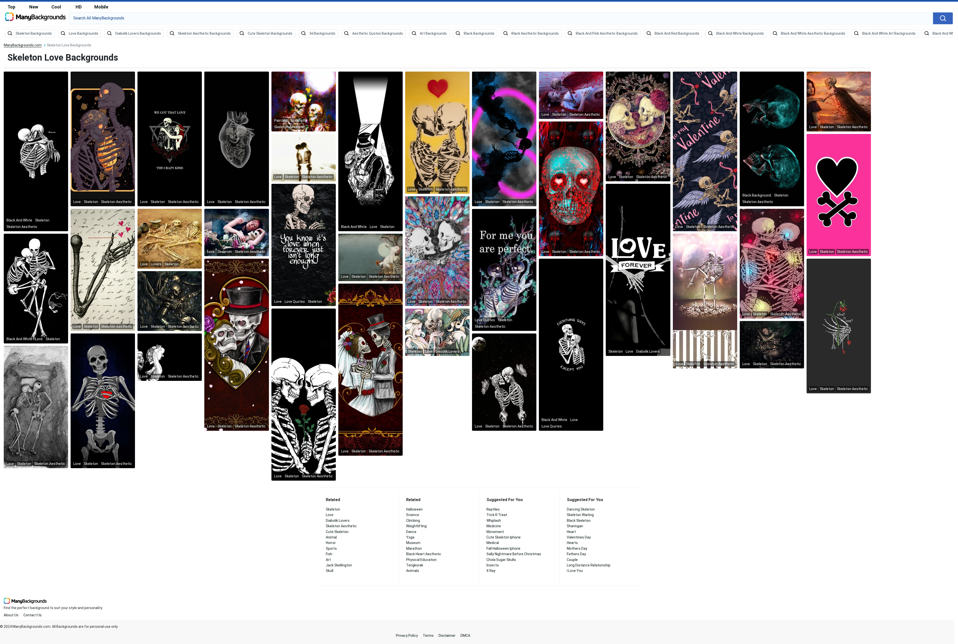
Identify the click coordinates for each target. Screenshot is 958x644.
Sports (331, 548)
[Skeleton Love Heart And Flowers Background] (103, 139)
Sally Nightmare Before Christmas (513, 554)
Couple (572, 560)
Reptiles (493, 509)
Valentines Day (579, 537)
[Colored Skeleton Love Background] (236, 344)
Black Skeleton (579, 521)
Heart (571, 532)
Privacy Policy (407, 636)
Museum (413, 543)
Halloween (414, 509)
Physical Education (421, 560)
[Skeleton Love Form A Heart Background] (437, 251)
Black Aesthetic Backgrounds (535, 33)
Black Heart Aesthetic (423, 554)
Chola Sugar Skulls (501, 560)
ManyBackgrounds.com (23, 45)
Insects (492, 565)
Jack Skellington (339, 565)
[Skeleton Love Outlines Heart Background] (103, 401)
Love (329, 515)
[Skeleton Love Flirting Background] (169, 357)
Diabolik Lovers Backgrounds (138, 33)
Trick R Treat (496, 515)
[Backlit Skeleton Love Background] (303, 157)
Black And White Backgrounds (740, 33)
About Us (11, 615)
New (33, 6)
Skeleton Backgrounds (34, 33)
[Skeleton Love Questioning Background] (839, 326)
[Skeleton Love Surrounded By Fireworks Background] (772, 263)
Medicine (493, 526)
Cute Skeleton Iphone (503, 537)
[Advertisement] (918, 118)
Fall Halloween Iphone (503, 548)
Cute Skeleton (337, 532)
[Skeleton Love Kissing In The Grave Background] (36, 407)
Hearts (572, 543)
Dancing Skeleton (581, 509)
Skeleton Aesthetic (341, 526)
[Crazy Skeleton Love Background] (169, 139)
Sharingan (575, 526)
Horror (331, 543)
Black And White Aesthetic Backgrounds (813, 33)
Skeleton (333, 509)
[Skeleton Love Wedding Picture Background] (370, 369)
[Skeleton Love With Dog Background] (36, 288)
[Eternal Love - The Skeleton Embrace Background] (638, 270)
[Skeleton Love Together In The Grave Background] (169, 238)
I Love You (575, 571)
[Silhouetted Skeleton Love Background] (504, 139)
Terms (428, 636)
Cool (56, 6)
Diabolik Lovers (338, 521)
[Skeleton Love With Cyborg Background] (571, 95)
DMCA (465, 636)
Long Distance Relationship (588, 565)
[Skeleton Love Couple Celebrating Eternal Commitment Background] (370, 151)
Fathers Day (576, 554)
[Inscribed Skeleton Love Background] (638, 126)
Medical (492, 543)
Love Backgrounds (83, 33)
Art (328, 560)
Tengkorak (414, 565)
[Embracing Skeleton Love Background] (236, 232)
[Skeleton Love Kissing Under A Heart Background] (437, 132)
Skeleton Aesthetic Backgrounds (204, 33)
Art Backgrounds (433, 33)
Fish (329, 554)
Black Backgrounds (479, 33)
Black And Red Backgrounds (677, 33)
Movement (495, 532)
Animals (412, 571)
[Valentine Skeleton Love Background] (705, 151)
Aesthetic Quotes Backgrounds (377, 33)
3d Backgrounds (322, 33)
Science (412, 515)
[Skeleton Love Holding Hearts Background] (103, 270)
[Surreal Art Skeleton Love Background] (303, 101)
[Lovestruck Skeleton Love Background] (571, 189)
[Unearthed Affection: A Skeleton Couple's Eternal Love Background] (437, 332)
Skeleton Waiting (580, 515)
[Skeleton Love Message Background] (303, 245)
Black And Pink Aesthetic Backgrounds (607, 33)
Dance (411, 532)
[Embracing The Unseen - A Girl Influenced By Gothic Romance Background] (370, 257)
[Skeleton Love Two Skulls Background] (772, 139)
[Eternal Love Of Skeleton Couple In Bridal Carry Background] (705, 301)
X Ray (490, 571)
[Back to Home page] (35, 18)
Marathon (414, 548)
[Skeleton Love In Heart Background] (236, 139)
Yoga (410, 537)
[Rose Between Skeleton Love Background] (303, 394)
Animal (331, 537)
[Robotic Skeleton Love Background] (169, 301)
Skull (329, 571)
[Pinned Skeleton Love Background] (839, 101)
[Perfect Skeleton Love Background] (504, 270)
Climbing (413, 521)
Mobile (101, 6)
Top (11, 6)
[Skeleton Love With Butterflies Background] (504, 382)
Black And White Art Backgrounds (889, 33)
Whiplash (493, 521)
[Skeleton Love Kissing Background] (36, 151)
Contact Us (32, 615)
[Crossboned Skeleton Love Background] (839, 195)
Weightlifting (416, 526)
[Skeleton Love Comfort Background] (571, 344)
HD (79, 6)
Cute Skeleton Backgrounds (270, 33)
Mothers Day (577, 548)
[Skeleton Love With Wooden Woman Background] (772, 344)
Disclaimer (447, 636)
